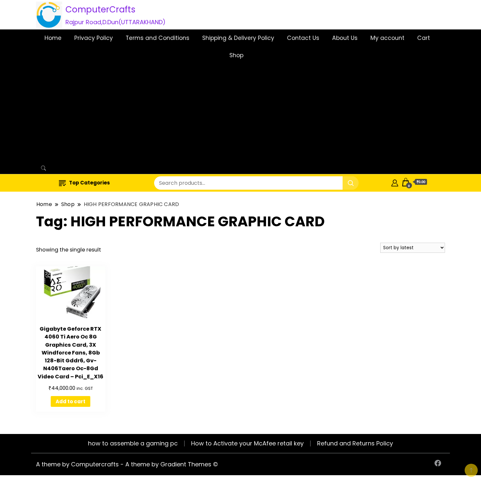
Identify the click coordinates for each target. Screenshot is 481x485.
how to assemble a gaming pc (133, 443)
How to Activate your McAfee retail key (247, 443)
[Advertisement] (237, 113)
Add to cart (70, 401)
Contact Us (303, 38)
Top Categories (89, 182)
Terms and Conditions (157, 38)
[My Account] (394, 182)
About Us (345, 38)
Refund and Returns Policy (355, 443)
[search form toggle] (43, 168)
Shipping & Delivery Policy (238, 38)
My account (387, 38)
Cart (423, 38)
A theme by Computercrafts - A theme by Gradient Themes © (127, 464)
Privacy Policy (93, 38)
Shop (236, 55)
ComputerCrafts (100, 9)
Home (53, 38)
